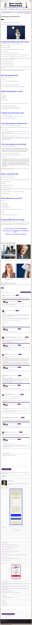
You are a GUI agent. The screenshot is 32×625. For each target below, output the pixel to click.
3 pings (12, 292)
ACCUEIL (2, 9)
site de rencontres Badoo (21, 159)
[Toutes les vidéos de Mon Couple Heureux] (6, 1)
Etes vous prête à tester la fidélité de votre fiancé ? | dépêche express (11, 583)
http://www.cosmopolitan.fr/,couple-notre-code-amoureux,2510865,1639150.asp (16, 224)
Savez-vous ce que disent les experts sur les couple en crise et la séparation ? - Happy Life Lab (14, 588)
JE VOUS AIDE (29, 9)
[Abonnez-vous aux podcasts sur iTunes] (5, 1)
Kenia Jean (3, 592)
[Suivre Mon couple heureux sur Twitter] (2, 1)
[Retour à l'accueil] (16, 5)
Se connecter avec (16, 518)
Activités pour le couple (5, 589)
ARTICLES (17, 9)
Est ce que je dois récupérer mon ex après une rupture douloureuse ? (11, 551)
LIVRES (20, 9)
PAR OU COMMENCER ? (11, 9)
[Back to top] (30, 623)
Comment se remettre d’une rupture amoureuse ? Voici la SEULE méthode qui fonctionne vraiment (14, 554)
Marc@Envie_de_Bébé (7, 394)
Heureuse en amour (4, 605)
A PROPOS (5, 9)
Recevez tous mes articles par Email (16, 530)
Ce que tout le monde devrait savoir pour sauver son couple (9, 544)
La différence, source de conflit (6, 549)
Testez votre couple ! (4, 556)
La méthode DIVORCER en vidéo (6, 12)
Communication (9, 17)
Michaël (3, 17)
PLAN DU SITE (24, 9)
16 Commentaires (5, 292)
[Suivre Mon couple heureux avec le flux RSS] (1, 1)
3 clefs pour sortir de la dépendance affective (7, 547)
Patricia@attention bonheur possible (10, 337)
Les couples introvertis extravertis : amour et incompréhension (10, 558)
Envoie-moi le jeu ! (16, 515)
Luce (5, 295)
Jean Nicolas (6, 375)
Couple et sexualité (4, 602)
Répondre (17, 295)
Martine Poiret (6, 354)
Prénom (12, 500)
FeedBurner (10, 615)
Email (11, 503)
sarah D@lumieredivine (8, 417)
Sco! (5, 310)
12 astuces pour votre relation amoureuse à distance (13, 592)
